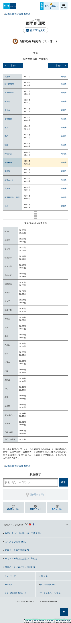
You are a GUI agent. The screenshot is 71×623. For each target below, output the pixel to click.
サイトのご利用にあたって (16, 593)
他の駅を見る (37, 30)
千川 (6, 128)
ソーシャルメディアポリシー (52, 593)
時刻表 (63, 77)
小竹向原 (8, 119)
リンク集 (44, 576)
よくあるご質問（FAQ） (17, 541)
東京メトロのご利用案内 (17, 550)
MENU (63, 8)
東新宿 (7, 171)
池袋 (6, 145)
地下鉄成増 (9, 84)
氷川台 (7, 110)
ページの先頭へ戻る (64, 612)
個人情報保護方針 (47, 585)
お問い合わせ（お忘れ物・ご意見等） (23, 533)
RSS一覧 (8, 585)
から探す (13, 509)
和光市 (7, 77)
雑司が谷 (8, 154)
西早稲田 (8, 162)
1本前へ (13, 65)
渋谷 (6, 206)
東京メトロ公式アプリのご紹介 (20, 567)
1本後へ (58, 65)
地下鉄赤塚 (9, 93)
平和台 (7, 101)
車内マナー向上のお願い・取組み (21, 558)
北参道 (7, 189)
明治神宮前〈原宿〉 (13, 197)
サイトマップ (10, 576)
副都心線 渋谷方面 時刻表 (17, 14)
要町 (6, 136)
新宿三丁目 (9, 180)
